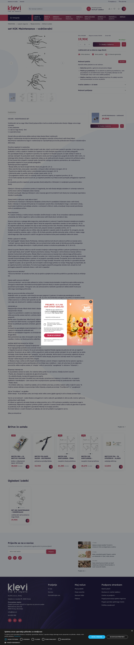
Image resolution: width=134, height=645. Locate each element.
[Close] (91, 302)
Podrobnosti (17, 636)
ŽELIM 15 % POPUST (54, 336)
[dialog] (67, 637)
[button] (45, 642)
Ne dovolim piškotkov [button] (117, 637)
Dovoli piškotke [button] (97, 637)
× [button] (132, 631)
